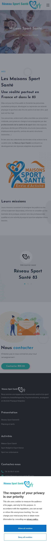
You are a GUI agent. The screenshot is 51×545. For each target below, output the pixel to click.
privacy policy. (32, 519)
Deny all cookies (25, 537)
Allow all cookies (25, 528)
